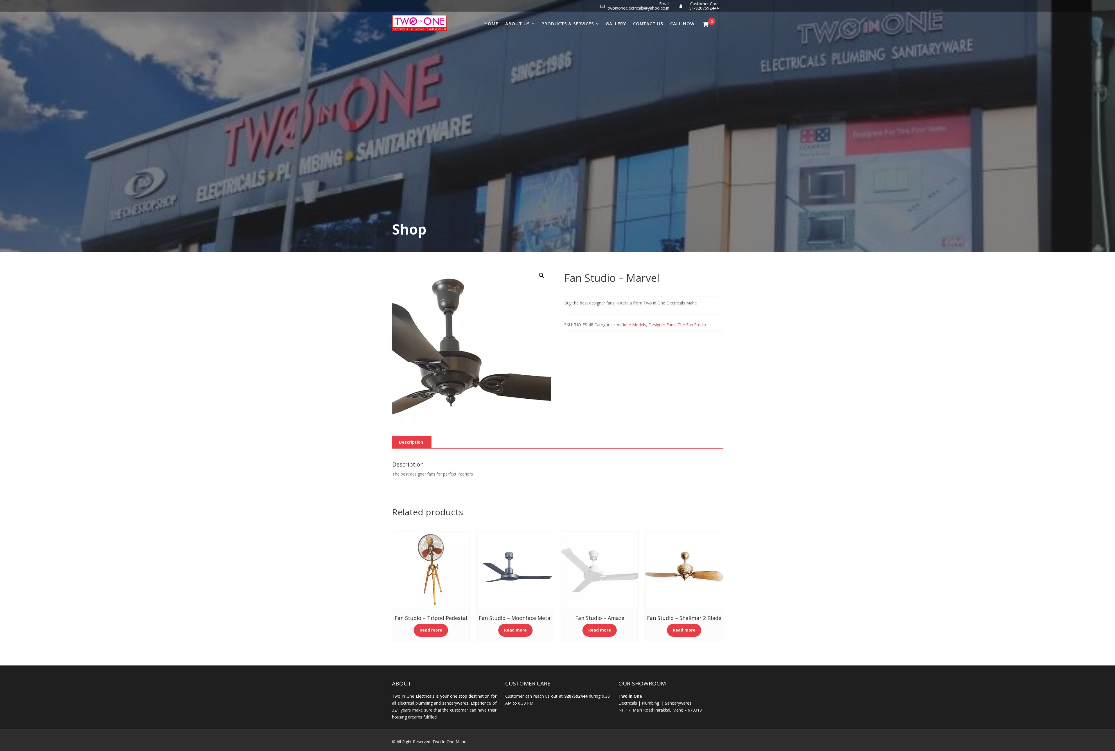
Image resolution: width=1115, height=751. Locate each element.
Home (491, 23)
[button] (541, 275)
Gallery (616, 23)
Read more (431, 630)
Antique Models (631, 324)
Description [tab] (411, 442)
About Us (517, 23)
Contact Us (648, 23)
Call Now (682, 23)
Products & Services (568, 23)
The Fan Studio (692, 324)
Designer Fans (661, 324)
